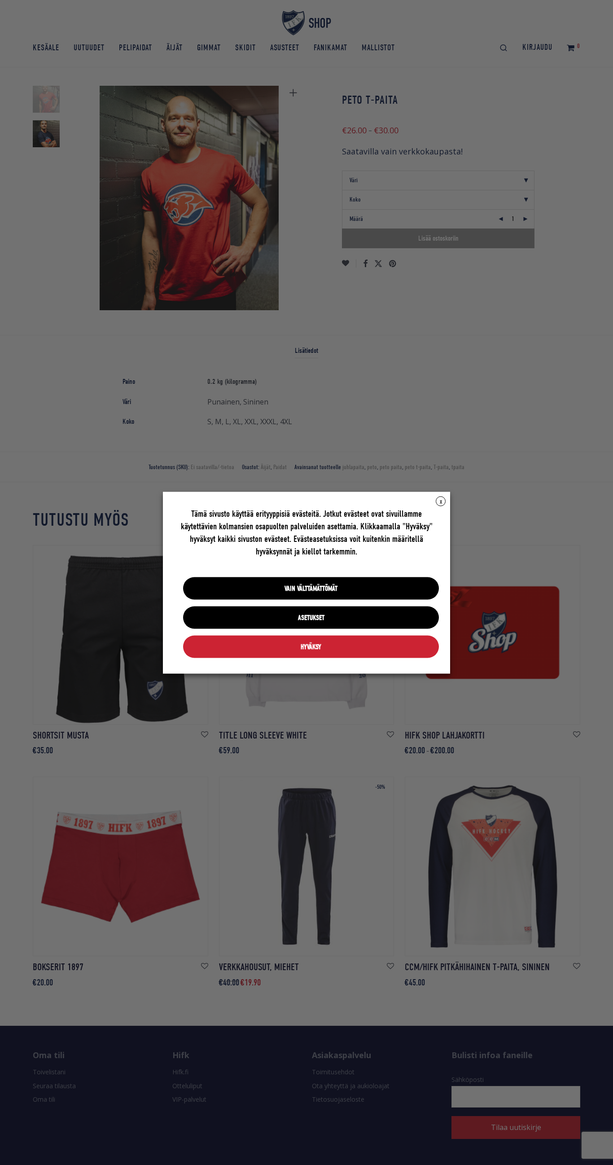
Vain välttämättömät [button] (311, 588)
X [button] (441, 501)
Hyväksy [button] (311, 646)
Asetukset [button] (311, 617)
